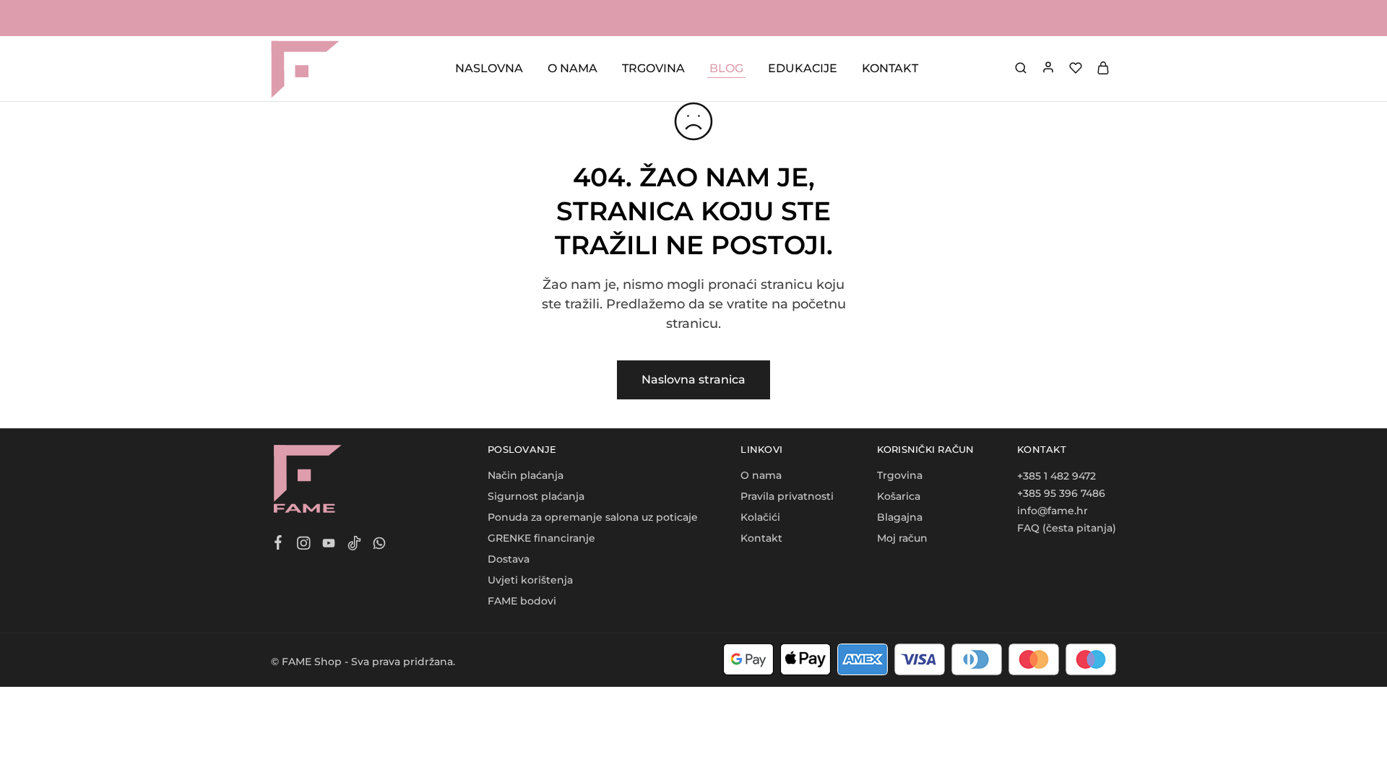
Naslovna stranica (693, 379)
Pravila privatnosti (787, 496)
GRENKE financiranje (541, 538)
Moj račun (902, 538)
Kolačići (760, 517)
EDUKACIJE (802, 68)
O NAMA (572, 68)
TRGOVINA (653, 68)
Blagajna (899, 517)
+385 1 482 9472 (1056, 475)
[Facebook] (278, 544)
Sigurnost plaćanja (536, 496)
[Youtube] (329, 545)
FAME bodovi (522, 600)
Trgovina (899, 475)
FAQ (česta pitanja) (1066, 527)
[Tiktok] (354, 545)
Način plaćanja (525, 475)
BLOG (726, 68)
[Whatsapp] (379, 545)
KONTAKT (890, 68)
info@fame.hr (1052, 510)
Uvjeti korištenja (530, 579)
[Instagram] (303, 545)
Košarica (898, 496)
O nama (761, 475)
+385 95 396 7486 (1061, 493)
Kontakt (761, 538)
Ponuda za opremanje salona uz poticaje (593, 517)
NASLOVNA (489, 68)
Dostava (509, 559)
